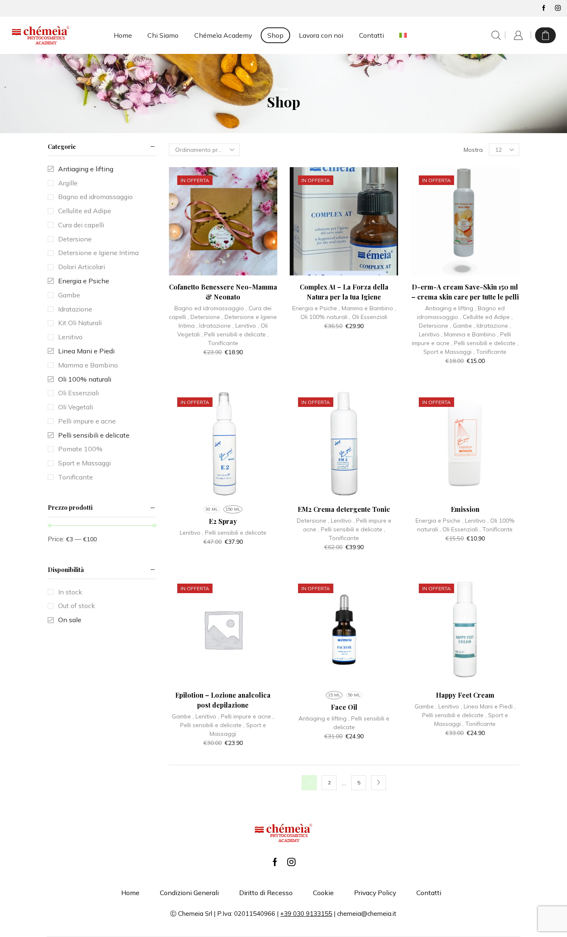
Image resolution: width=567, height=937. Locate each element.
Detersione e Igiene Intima (98, 252)
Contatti (371, 35)
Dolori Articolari (81, 267)
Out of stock (76, 605)
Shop (275, 35)
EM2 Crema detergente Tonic (344, 509)
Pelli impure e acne (246, 716)
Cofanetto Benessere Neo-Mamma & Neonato (223, 291)
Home (123, 35)
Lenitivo (245, 325)
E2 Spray (223, 521)
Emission (465, 509)
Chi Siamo (162, 35)
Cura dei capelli (81, 225)
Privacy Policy (375, 892)
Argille (68, 183)
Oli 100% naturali (324, 317)
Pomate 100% (80, 449)
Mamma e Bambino (367, 308)
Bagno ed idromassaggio (209, 308)
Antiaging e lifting (449, 308)
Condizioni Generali (189, 892)
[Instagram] (558, 8)
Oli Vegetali (75, 407)
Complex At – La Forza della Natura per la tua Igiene (344, 291)
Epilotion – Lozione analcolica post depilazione (223, 700)
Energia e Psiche (314, 308)
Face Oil (344, 707)
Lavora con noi (321, 35)
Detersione (205, 317)
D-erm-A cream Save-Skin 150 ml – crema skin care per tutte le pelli (465, 291)
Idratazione (215, 325)
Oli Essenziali (369, 317)
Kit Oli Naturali (80, 323)
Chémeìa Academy (223, 35)
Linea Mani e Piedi (488, 706)
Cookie (323, 892)
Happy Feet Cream (465, 695)
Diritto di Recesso (266, 892)
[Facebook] (544, 8)
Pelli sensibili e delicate (235, 334)
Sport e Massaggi (447, 351)
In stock (70, 592)
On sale (69, 620)
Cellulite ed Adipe (486, 317)
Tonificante (223, 343)
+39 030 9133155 (306, 914)
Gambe (462, 325)
